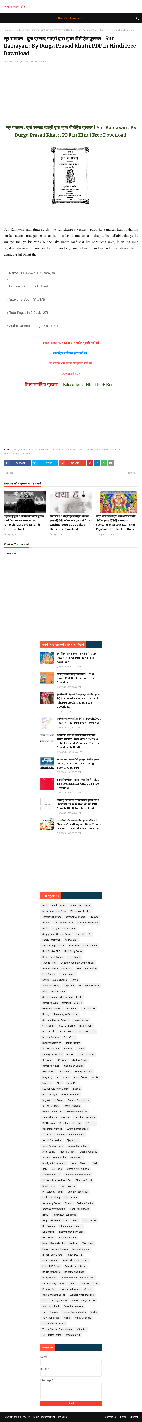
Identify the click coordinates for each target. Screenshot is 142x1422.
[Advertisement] (71, 91)
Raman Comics (87, 1031)
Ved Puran (72, 1008)
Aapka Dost (12, 61)
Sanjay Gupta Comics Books (56, 934)
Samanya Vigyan (51, 1066)
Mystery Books (79, 1060)
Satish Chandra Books (53, 1295)
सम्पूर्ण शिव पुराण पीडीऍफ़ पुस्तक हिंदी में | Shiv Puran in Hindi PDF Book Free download (77, 657)
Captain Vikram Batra (78, 1169)
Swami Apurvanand (74, 1306)
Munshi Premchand (77, 1111)
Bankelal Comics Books (54, 980)
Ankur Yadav (48, 1151)
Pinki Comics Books (88, 985)
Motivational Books (52, 1008)
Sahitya (88, 1289)
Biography (47, 1077)
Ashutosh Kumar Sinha (54, 1157)
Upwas (69, 1054)
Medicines (87, 1243)
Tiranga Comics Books (74, 1312)
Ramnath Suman (89, 1283)
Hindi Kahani (85, 1026)
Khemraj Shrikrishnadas (71, 1232)
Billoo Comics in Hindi (53, 991)
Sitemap (134, 1417)
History (115, 449)
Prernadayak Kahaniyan (66, 1014)
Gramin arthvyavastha (53, 1209)
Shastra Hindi (11, 453)
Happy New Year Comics (54, 1220)
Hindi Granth (92, 449)
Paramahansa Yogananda (55, 1117)
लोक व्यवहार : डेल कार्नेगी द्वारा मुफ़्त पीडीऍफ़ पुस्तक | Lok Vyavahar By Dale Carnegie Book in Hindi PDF (79, 763)
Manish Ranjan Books (53, 1243)
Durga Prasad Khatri (63, 449)
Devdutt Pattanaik (70, 1094)
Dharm (80, 1048)
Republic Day (48, 1289)
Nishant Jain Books (52, 1255)
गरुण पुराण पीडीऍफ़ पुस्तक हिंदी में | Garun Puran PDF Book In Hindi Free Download (76, 678)
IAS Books (62, 1060)
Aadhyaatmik (19, 449)
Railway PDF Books (52, 1054)
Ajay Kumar (72, 1140)
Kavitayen (47, 1083)
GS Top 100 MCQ (50, 1106)
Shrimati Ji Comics (72, 1003)
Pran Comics (48, 974)
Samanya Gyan (50, 1003)
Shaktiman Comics (74, 1066)
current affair (88, 1008)
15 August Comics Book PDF (69, 1134)
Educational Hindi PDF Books (90, 384)
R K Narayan (48, 1123)
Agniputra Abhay (50, 985)
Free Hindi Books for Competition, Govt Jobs (44, 1417)
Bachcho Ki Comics (80, 905)
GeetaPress (70, 1037)
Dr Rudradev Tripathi (52, 1192)
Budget (77, 1089)
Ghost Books (80, 1077)
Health (75, 1220)
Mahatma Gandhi (67, 1237)
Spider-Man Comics (52, 1129)
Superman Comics (51, 1043)
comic (74, 980)
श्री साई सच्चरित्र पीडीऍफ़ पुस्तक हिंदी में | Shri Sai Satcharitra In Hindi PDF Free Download (78, 783)
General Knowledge (87, 968)
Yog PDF (46, 1134)
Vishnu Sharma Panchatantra (57, 1329)
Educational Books (80, 911)
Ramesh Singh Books (53, 1283)
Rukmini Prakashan (70, 1289)
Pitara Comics (67, 1031)
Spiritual (16, 30)
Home (7, 30)
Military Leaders (80, 1249)
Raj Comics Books (63, 922)
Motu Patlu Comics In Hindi (83, 945)
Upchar (94, 1312)
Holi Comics (48, 1226)
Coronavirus (63, 1077)
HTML (45, 1214)
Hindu (105, 449)
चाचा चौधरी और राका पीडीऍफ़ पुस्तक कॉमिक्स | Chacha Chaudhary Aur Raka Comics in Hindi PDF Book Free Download (79, 824)
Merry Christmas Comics (55, 1249)
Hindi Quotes (89, 1220)
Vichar (67, 1318)
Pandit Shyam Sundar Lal (75, 1260)
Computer (47, 1060)
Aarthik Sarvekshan (52, 1140)
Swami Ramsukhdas (77, 1129)
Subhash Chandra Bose (82, 1295)
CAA (95, 1163)
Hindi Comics (59, 905)
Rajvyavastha (49, 1277)
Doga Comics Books (52, 1100)
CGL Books (56, 1169)
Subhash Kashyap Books (54, 1300)
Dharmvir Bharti (84, 1180)
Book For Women (79, 1163)
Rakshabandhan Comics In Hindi (77, 1277)
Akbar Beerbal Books (52, 1146)
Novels (45, 922)
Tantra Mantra (73, 1043)
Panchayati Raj (74, 1255)
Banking (68, 1048)
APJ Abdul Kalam (51, 1048)
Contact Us (110, 1417)
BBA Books (76, 1157)
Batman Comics (50, 1037)
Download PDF (71, 373)
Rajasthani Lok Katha (70, 1123)
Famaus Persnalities (78, 1100)
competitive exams (75, 917)
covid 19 (71, 1083)
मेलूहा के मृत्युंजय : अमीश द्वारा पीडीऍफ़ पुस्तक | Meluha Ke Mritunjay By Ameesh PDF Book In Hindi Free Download (24, 522)
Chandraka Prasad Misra (77, 1174)
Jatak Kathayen (72, 1106)
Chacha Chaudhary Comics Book (77, 963)
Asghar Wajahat (88, 1151)
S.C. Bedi (90, 1123)
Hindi (80, 449)
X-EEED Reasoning (51, 1335)
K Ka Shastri (48, 1232)
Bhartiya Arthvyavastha (54, 1163)
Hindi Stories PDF (51, 951)
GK (90, 934)
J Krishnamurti (67, 974)
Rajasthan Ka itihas (74, 1272)
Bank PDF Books (86, 1054)
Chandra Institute (51, 1174)
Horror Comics (81, 1020)
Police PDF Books (51, 1266)
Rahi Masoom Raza (75, 1266)
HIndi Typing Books (79, 1209)
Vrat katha (65, 1071)
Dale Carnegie (49, 1094)
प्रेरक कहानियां (48, 1026)
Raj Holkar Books (51, 1272)
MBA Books (48, 1237)
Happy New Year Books (64, 1214)
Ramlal (72, 1283)
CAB (44, 1169)
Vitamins (81, 1329)
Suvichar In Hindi (50, 1306)
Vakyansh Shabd (50, 1318)
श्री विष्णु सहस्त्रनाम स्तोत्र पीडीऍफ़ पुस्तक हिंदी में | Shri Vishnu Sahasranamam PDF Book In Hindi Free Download (78, 804)
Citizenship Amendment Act (56, 1180)
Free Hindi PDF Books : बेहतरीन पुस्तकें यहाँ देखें (71, 342)
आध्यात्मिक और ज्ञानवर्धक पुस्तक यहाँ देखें (71, 363)
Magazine (69, 985)
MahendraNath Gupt (52, 1111)
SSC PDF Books (67, 1026)
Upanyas (94, 917)
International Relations (71, 1226)
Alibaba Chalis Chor (78, 1146)
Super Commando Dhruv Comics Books (62, 997)
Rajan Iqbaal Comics (52, 957)
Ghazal (68, 1203)
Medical (73, 1243)
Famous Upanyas (51, 940)
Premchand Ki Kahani (84, 1117)
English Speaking (51, 1197)
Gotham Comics (85, 1203)
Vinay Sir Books (83, 1318)
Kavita (95, 1077)
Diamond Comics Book (54, 911)
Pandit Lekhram (50, 1260)
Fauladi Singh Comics (53, 945)
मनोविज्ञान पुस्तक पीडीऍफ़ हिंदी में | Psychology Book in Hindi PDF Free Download (79, 720)
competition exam (51, 917)
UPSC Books (48, 1071)
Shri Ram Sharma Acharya (55, 1020)
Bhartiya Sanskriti (39, 449)
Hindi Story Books (73, 951)
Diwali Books (48, 1186)
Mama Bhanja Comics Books (57, 968)
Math (59, 1083)
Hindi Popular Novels (87, 922)
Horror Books (49, 1031)
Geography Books (51, 1203)
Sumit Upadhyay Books (84, 1300)
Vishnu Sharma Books (53, 1323)
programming (73, 1335)
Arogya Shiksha (68, 1151)
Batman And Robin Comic (55, 1089)
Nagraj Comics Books (64, 928)
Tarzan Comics (50, 1312)
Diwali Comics (67, 1186)
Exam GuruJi (70, 1197)
